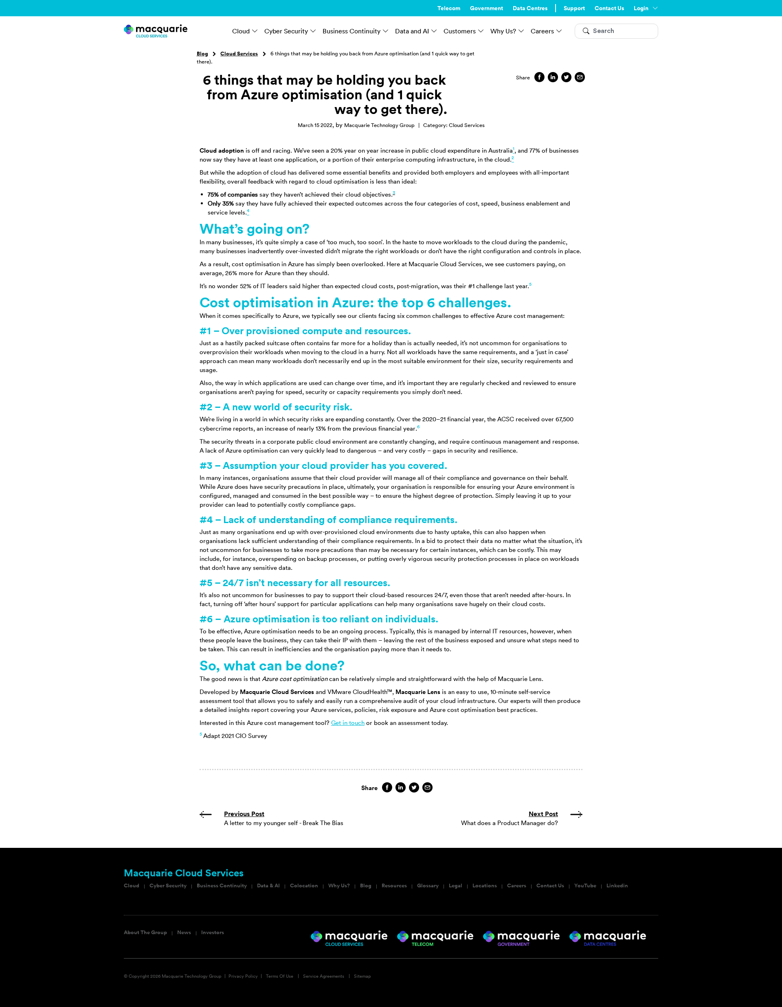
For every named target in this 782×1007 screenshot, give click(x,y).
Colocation (304, 885)
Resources (394, 885)
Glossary (428, 885)
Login (641, 8)
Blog (202, 53)
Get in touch (348, 723)
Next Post (543, 814)
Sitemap (362, 976)
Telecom (448, 8)
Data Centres (530, 8)
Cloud (131, 885)
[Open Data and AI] (434, 31)
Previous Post (244, 814)
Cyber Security (168, 885)
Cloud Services (239, 53)
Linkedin (617, 885)
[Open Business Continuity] (385, 31)
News (184, 932)
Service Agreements (323, 976)
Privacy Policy (243, 976)
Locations (484, 885)
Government (486, 8)
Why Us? (339, 885)
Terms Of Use (279, 976)
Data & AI (268, 885)
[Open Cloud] (255, 31)
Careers (516, 885)
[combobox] (616, 31)
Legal (455, 885)
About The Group (145, 932)
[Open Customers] (481, 31)
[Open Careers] (559, 31)
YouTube (585, 885)
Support (574, 8)
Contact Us (609, 8)
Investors (212, 932)
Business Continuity (222, 885)
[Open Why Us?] (521, 31)
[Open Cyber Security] (313, 31)
